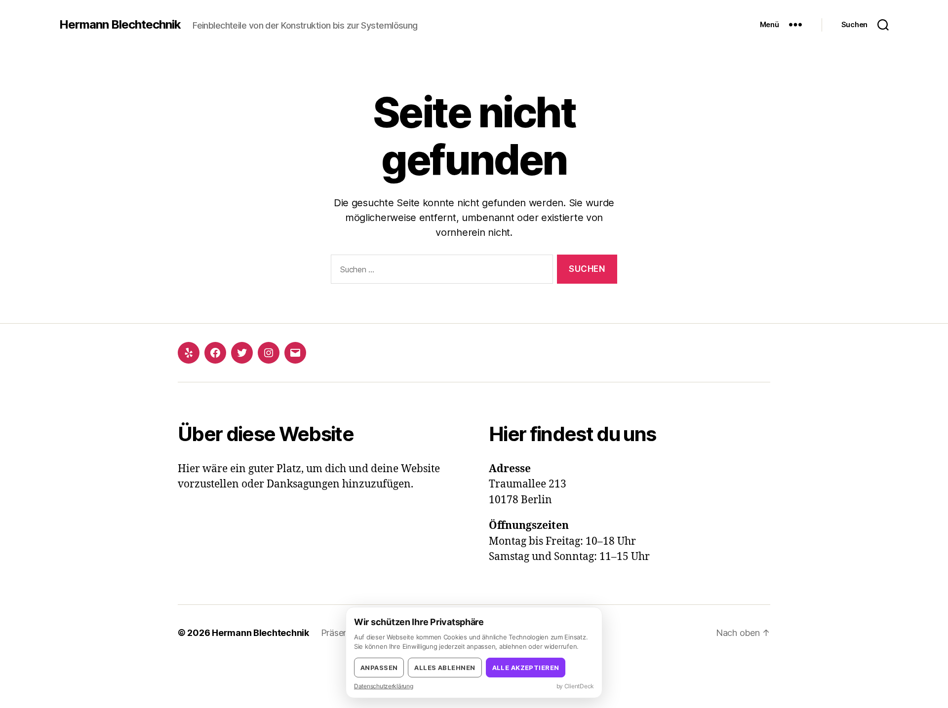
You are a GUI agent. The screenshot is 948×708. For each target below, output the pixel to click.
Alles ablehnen (444, 667)
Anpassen (378, 667)
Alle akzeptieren (525, 667)
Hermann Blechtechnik (120, 25)
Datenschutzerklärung (383, 686)
